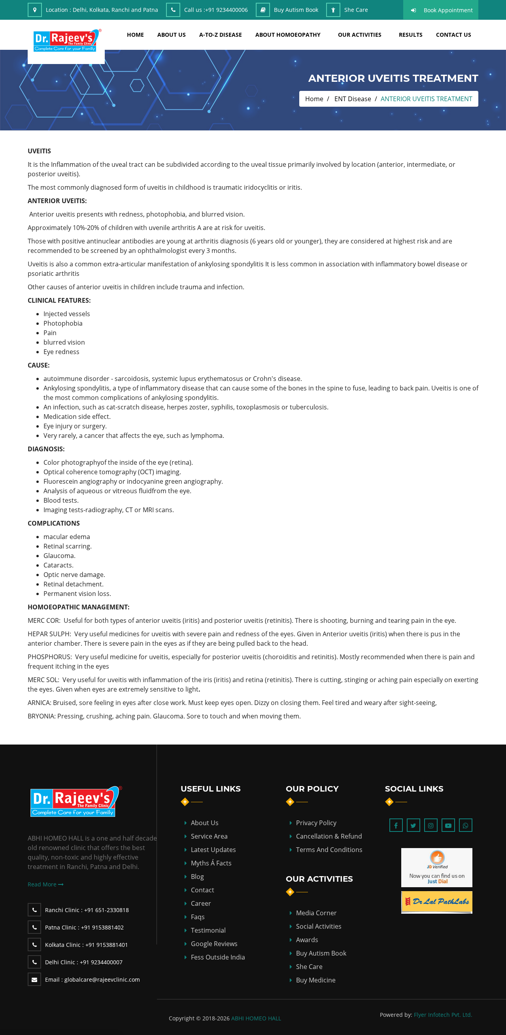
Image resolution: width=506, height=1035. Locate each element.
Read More (43, 884)
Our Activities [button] (359, 34)
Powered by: (396, 1014)
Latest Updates (213, 849)
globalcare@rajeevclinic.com (92, 979)
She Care (356, 9)
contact (202, 890)
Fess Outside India (218, 957)
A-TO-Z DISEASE (220, 34)
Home (314, 98)
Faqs (198, 916)
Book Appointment (448, 10)
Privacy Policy (316, 822)
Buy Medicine (316, 980)
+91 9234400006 (226, 9)
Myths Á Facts (211, 863)
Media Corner (316, 913)
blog (197, 876)
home (135, 34)
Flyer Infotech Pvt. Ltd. (443, 1014)
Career (201, 903)
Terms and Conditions (329, 849)
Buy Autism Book (296, 9)
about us (171, 34)
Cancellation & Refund (329, 836)
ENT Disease (352, 98)
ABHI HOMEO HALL (256, 1018)
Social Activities (319, 926)
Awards (307, 939)
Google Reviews (214, 943)
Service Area (209, 836)
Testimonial (208, 930)
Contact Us (453, 34)
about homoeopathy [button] (288, 34)
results (411, 34)
